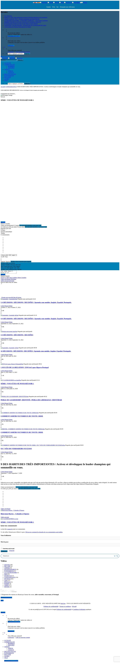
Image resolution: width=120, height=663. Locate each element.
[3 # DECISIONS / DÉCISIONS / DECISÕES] (7, 331)
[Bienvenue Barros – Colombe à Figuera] (12, 510)
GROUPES (11, 68)
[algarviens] (11, 58)
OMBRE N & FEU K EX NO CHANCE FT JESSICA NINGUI (22, 22)
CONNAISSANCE (11, 86)
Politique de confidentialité (51, 606)
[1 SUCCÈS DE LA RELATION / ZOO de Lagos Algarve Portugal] (10, 364)
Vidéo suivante (5, 517)
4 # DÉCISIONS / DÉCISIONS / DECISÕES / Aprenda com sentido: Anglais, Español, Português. (36, 319)
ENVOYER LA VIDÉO (8, 56)
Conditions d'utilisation (79, 609)
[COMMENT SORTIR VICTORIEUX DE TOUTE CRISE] (18, 412)
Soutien (48, 7)
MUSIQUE (7, 579)
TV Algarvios (8, 16)
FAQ (53, 7)
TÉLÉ (6, 80)
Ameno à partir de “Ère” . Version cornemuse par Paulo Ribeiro (21, 19)
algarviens (7, 564)
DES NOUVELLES (10, 74)
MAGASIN (7, 77)
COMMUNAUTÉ (9, 64)
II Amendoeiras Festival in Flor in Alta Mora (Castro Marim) (21, 23)
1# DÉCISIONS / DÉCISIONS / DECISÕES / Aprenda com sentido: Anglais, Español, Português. (36, 351)
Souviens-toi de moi (8, 548)
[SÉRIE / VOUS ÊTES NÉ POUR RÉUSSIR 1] (9, 380)
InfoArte (63, 603)
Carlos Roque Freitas (6, 306)
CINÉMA (7, 568)
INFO (6, 574)
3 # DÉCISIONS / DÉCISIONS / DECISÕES (17, 335)
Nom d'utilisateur (6, 535)
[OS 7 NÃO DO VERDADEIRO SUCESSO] (31, 445)
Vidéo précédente (5, 509)
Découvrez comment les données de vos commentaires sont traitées (43, 532)
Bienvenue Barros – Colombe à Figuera (15, 514)
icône (15, 299)
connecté (9, 529)
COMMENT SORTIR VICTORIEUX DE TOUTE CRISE (22, 416)
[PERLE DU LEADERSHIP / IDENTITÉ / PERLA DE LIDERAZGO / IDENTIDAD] (13, 396)
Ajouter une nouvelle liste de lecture (11, 297)
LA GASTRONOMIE (10, 572)
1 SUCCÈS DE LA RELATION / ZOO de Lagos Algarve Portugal (25, 367)
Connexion (11, 52)
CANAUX (11, 72)
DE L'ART (7, 566)
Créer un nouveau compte (23, 52)
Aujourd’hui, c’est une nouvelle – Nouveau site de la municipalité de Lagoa (25, 25)
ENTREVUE (8, 575)
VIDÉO (6, 585)
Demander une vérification (67, 7)
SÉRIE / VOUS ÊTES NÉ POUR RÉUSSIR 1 (17, 384)
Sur (57, 7)
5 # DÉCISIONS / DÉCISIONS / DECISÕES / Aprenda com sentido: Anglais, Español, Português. (36, 302)
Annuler (3, 222)
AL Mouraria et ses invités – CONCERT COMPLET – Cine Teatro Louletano (26, 20)
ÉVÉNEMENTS (9, 75)
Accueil (3, 86)
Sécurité (74, 606)
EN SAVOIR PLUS (6, 597)
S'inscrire (11, 550)
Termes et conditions (65, 606)
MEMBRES (11, 66)
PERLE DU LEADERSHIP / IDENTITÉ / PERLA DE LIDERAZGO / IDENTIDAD (31, 400)
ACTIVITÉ (7, 63)
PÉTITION (7, 582)
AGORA (6, 79)
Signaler (3, 274)
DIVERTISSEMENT (10, 569)
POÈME (6, 583)
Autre (5, 580)
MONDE (6, 586)
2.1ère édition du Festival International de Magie (17, 27)
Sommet (3, 612)
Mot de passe (4, 542)
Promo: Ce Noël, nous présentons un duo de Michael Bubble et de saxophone (25, 17)
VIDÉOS (6, 69)
